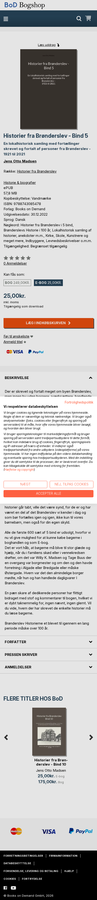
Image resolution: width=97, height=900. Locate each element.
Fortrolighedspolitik (79, 402)
